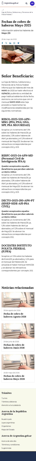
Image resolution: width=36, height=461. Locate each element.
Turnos (4, 398)
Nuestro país (7, 419)
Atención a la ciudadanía (11, 405)
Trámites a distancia (9, 402)
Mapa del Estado (8, 430)
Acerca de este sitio (9, 441)
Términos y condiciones (11, 445)
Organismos (6, 426)
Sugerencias (6, 448)
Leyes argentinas (8, 423)
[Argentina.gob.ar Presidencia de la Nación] (10, 3)
